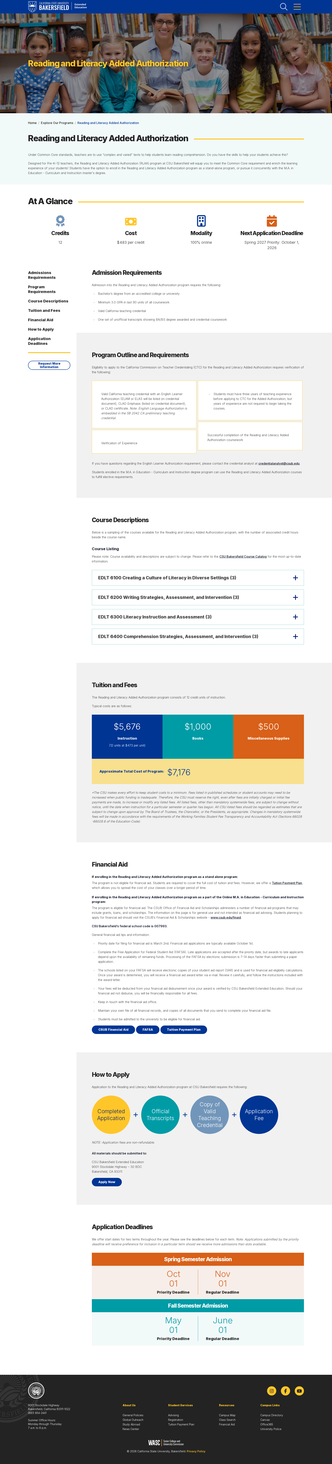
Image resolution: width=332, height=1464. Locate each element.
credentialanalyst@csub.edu (279, 463)
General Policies (133, 1415)
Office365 (266, 1424)
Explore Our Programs (57, 123)
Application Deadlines (39, 341)
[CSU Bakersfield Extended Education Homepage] (57, 6)
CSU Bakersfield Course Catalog (243, 556)
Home (32, 123)
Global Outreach (133, 1419)
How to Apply (41, 329)
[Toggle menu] (297, 6)
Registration (175, 1419)
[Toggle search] (283, 6)
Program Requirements (42, 289)
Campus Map (227, 1415)
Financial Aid (40, 320)
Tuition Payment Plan (287, 883)
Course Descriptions (48, 301)
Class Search (227, 1419)
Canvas (265, 1419)
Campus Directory (271, 1415)
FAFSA (148, 1029)
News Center (131, 1429)
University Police (270, 1429)
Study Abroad (131, 1424)
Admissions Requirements (42, 275)
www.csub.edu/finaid (226, 917)
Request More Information (49, 365)
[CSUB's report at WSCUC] (166, 1442)
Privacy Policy (196, 1451)
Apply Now (106, 1182)
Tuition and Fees (44, 310)
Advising (173, 1415)
